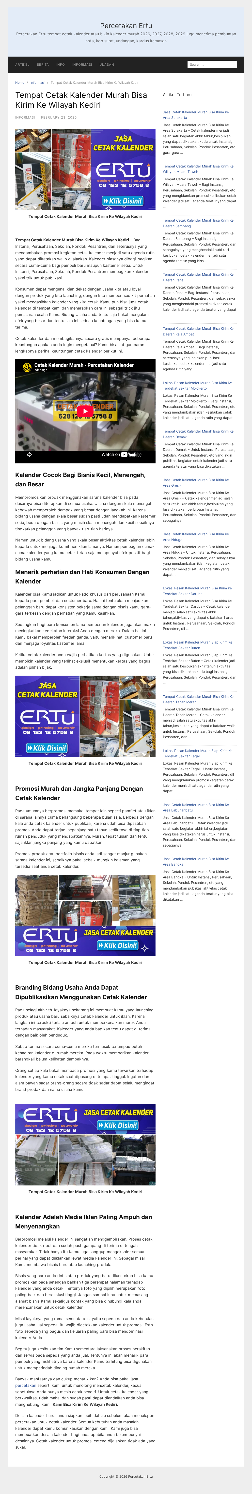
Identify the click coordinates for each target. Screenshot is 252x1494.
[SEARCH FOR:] (212, 64)
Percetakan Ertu (126, 25)
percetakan (25, 1385)
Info (60, 64)
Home (19, 82)
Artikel (22, 64)
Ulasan (106, 64)
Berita (43, 64)
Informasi (82, 64)
